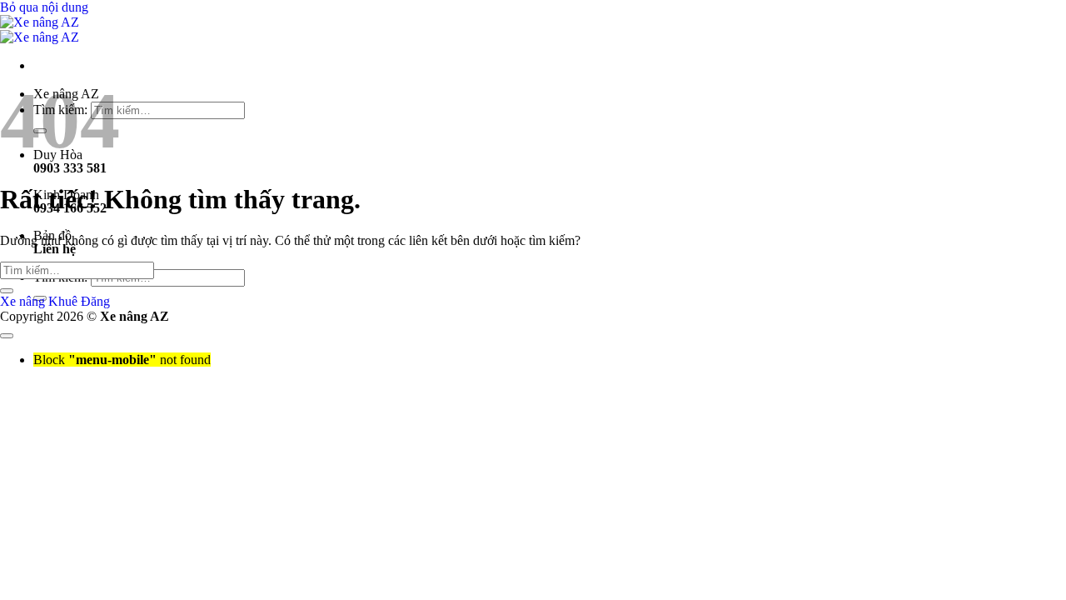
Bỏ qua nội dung (44, 7)
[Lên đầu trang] (6, 335)
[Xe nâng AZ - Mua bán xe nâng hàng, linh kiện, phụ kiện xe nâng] (39, 29)
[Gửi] (6, 290)
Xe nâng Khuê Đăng (55, 301)
